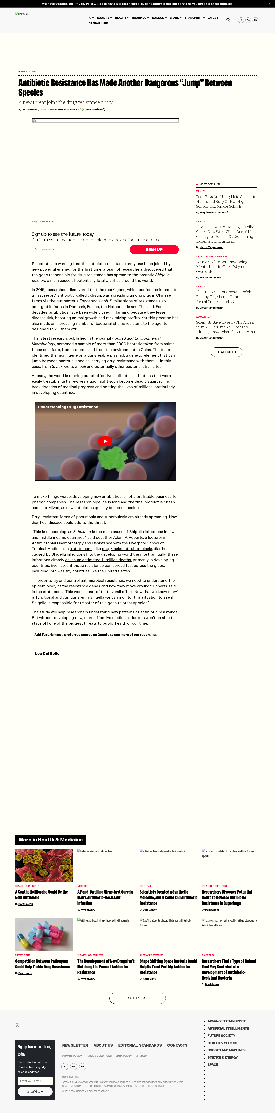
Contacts (177, 1045)
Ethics (201, 191)
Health (120, 18)
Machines (139, 18)
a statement (81, 548)
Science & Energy (151, 955)
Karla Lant (149, 978)
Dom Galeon (25, 904)
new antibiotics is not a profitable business (133, 496)
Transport (193, 18)
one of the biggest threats (73, 623)
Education (203, 317)
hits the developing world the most (117, 554)
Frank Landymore (210, 277)
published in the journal (90, 338)
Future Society (221, 1036)
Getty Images (46, 222)
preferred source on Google (86, 635)
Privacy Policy (84, 4)
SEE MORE (137, 998)
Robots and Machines (227, 1050)
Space (174, 18)
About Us (103, 1045)
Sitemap (141, 1056)
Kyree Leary (88, 909)
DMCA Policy (124, 1056)
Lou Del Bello (30, 109)
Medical (145, 886)
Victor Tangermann (211, 247)
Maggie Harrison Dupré (214, 212)
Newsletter (98, 23)
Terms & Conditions (99, 1056)
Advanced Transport (227, 1021)
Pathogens (22, 955)
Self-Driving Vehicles (211, 256)
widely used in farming (109, 312)
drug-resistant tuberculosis (127, 548)
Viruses (82, 886)
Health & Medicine (27, 71)
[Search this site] (228, 20)
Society (103, 18)
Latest (213, 18)
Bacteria (208, 955)
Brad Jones (25, 973)
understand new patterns (111, 612)
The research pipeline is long (94, 502)
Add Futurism (93, 109)
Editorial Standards (140, 1045)
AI (90, 18)
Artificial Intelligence (228, 1028)
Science (158, 18)
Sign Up (154, 249)
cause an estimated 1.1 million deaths (98, 559)
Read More (226, 352)
